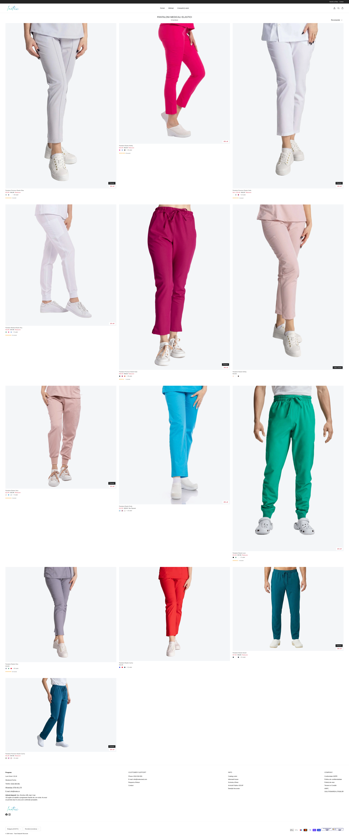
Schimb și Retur (233, 782)
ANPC (326, 788)
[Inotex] (12, 8)
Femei (162, 8)
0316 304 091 (15, 784)
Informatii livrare (233, 779)
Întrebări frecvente (234, 788)
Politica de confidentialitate (333, 779)
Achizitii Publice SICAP (235, 785)
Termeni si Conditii (330, 785)
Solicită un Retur (333, 1)
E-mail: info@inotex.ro (12, 791)
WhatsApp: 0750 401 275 (13, 787)
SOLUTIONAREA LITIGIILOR (334, 791)
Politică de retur (329, 782)
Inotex (11, 833)
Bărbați (171, 8)
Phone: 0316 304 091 (135, 776)
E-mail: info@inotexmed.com (137, 779)
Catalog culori (232, 776)
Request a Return (134, 782)
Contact (341, 1)
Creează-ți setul (183, 8)
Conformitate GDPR (330, 776)
